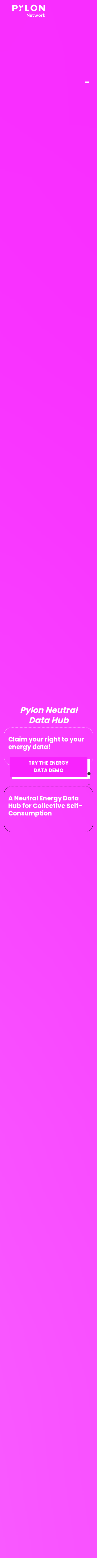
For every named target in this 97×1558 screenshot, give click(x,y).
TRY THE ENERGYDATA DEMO (48, 766)
